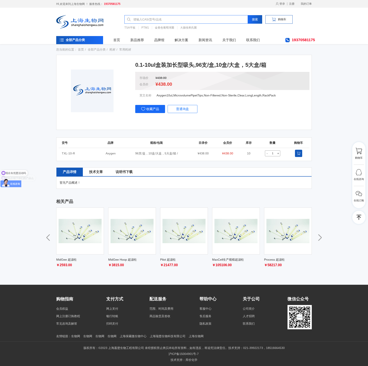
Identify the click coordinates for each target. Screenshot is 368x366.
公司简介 (249, 308)
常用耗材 (125, 49)
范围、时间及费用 (161, 308)
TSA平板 (129, 27)
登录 (282, 3)
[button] (320, 237)
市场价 (143, 78)
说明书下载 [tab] (124, 172)
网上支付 (112, 308)
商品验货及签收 (160, 316)
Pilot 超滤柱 (168, 259)
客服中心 (205, 308)
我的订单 (306, 3)
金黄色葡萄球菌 (164, 27)
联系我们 (253, 40)
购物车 (282, 19)
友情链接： (63, 336)
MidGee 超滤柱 (66, 259)
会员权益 (62, 308)
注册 (292, 3)
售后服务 (205, 316)
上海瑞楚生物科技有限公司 (167, 336)
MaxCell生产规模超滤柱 (228, 259)
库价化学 (191, 360)
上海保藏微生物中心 (133, 336)
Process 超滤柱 (274, 259)
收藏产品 (152, 109)
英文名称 (145, 95)
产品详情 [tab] (69, 172)
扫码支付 (112, 323)
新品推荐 (137, 40)
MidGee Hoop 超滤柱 (122, 259)
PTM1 (145, 27)
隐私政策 (205, 323)
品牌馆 (159, 40)
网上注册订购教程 (68, 316)
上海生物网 (196, 336)
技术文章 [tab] (96, 172)
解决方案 (181, 40)
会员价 (143, 84)
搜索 (255, 19)
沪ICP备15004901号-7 (183, 354)
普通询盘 (182, 109)
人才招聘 (249, 316)
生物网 (75, 336)
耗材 (112, 49)
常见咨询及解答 (66, 323)
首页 (116, 40)
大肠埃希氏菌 (188, 27)
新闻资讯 (205, 40)
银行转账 (112, 316)
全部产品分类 (75, 40)
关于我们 (229, 40)
